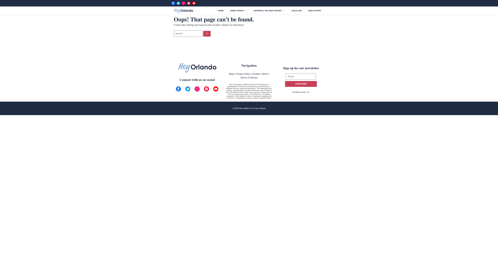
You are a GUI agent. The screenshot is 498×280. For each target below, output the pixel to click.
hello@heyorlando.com (300, 92)
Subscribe (301, 84)
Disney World (237, 11)
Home (221, 11)
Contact (256, 74)
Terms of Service (249, 77)
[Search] (207, 34)
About (265, 74)
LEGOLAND (296, 11)
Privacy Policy (243, 74)
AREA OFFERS (314, 11)
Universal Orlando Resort (268, 11)
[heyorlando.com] (183, 11)
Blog (231, 74)
